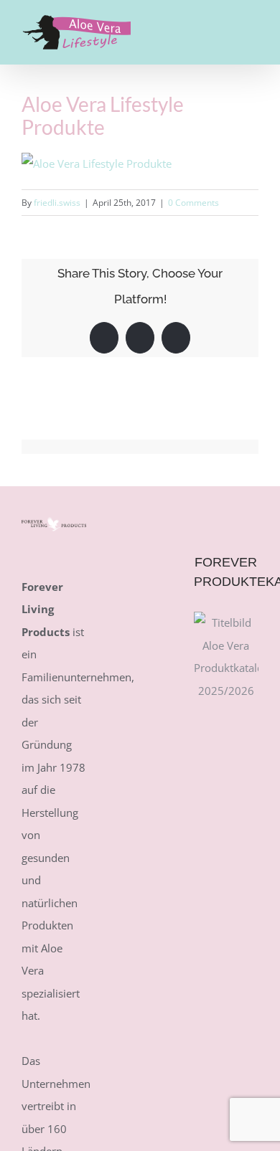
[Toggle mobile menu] (252, 24)
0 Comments (193, 202)
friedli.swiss (57, 202)
